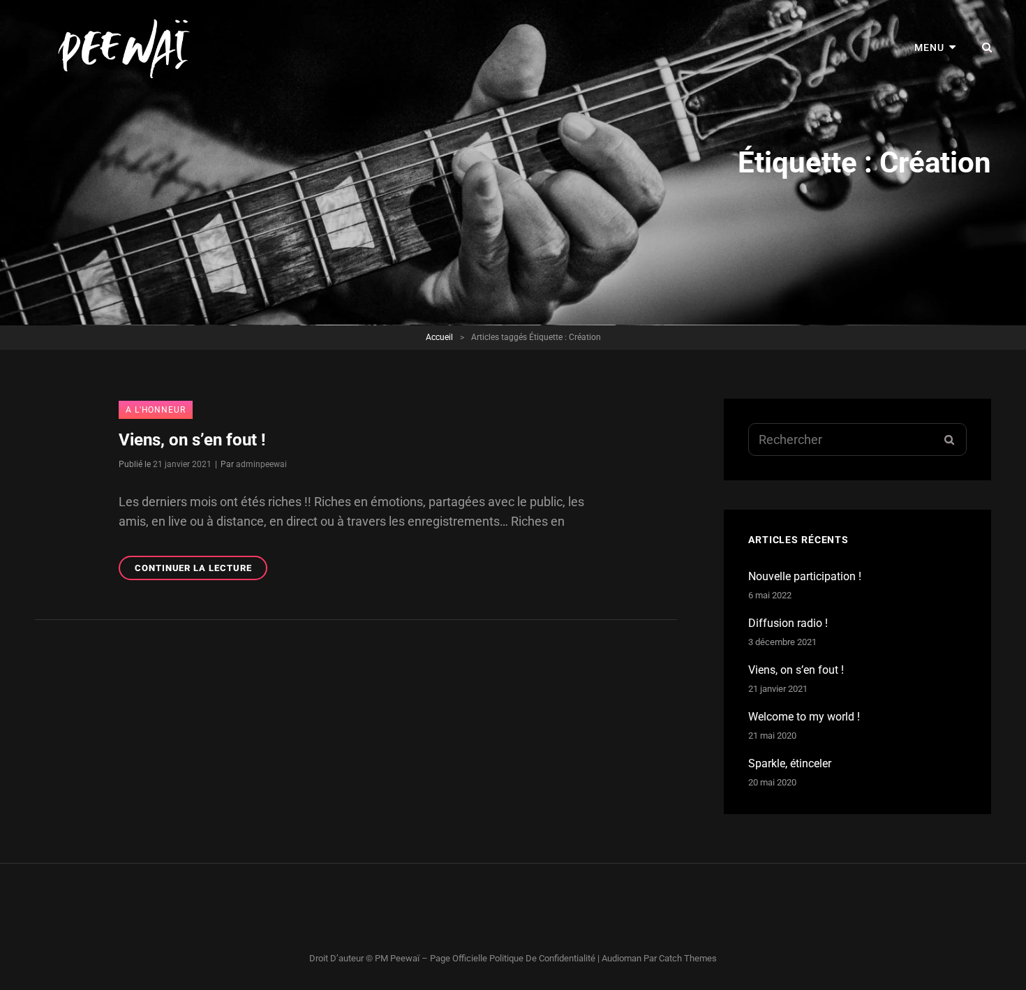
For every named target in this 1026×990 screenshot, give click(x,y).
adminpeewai (261, 464)
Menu (929, 47)
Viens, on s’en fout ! (192, 440)
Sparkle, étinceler (789, 763)
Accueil (439, 337)
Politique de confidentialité (542, 958)
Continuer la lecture (201, 571)
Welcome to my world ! (804, 716)
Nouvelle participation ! (804, 576)
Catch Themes (688, 958)
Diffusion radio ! (788, 623)
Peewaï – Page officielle (438, 958)
